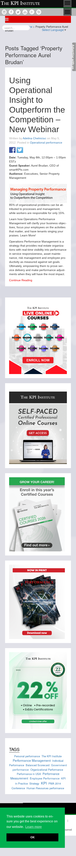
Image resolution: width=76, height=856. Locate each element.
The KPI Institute (52, 756)
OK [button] (32, 837)
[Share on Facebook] (12, 150)
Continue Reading (20, 280)
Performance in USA (29, 774)
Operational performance (46, 142)
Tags (14, 749)
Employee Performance (45, 778)
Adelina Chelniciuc (34, 138)
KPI (44, 783)
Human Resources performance (45, 788)
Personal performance (27, 756)
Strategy (34, 783)
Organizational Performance (46, 769)
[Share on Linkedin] (27, 150)
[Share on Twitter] (20, 150)
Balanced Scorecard (37, 765)
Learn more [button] (33, 827)
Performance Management (32, 760)
